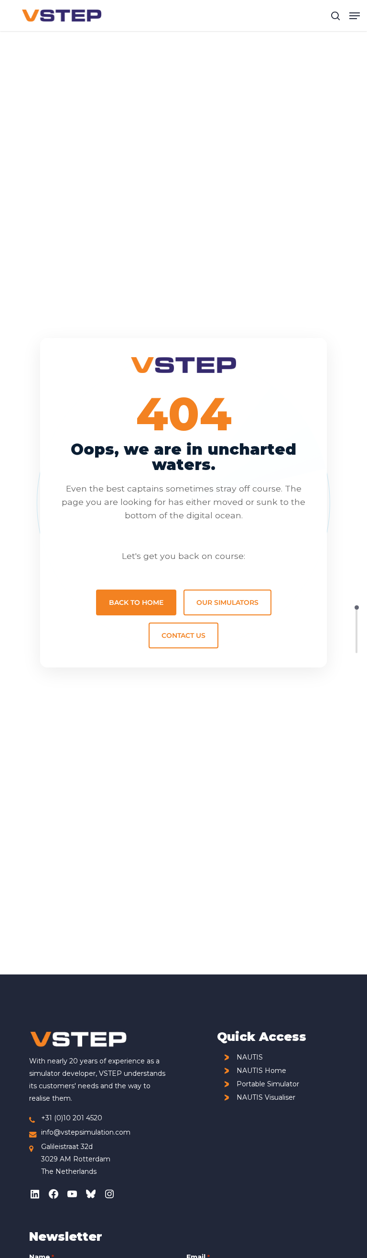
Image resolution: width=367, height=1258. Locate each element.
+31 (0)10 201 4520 (71, 1118)
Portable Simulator (268, 1084)
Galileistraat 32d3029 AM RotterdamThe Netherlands (75, 1159)
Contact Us (183, 635)
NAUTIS (250, 1057)
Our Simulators (227, 602)
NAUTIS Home (261, 1071)
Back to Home (136, 602)
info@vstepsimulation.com (85, 1132)
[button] (354, 16)
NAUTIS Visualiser (266, 1098)
